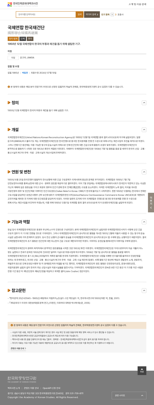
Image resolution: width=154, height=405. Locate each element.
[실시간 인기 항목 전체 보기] (112, 14)
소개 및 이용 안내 (137, 4)
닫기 (144, 103)
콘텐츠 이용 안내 (17, 348)
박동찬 (25, 72)
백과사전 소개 (14, 388)
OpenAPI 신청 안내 (51, 388)
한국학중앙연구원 (22, 379)
